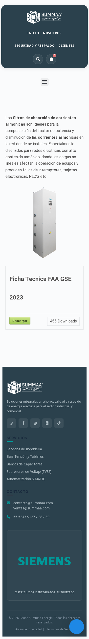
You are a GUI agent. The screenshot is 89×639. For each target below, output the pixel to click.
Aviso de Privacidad (28, 629)
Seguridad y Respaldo (35, 46)
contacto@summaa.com (33, 503)
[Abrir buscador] (38, 59)
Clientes (66, 46)
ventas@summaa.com (31, 508)
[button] (45, 82)
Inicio (33, 33)
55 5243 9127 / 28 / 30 (31, 516)
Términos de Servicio (60, 629)
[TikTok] (59, 423)
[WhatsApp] (11, 423)
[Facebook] (23, 423)
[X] (47, 423)
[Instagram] (35, 423)
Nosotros (52, 33)
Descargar (19, 321)
